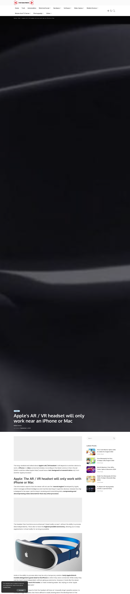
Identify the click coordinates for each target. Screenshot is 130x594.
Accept (21, 590)
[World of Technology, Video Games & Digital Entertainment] (24, 2)
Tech (16, 411)
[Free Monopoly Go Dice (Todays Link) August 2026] (90, 460)
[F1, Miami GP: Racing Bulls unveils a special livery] (90, 489)
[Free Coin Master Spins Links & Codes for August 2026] (90, 452)
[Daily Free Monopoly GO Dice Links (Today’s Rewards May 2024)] (90, 479)
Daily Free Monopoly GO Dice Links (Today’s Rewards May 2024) (106, 478)
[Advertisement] (48, 448)
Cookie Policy (7, 587)
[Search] (114, 10)
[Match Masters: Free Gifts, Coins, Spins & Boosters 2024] (90, 469)
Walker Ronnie (17, 425)
